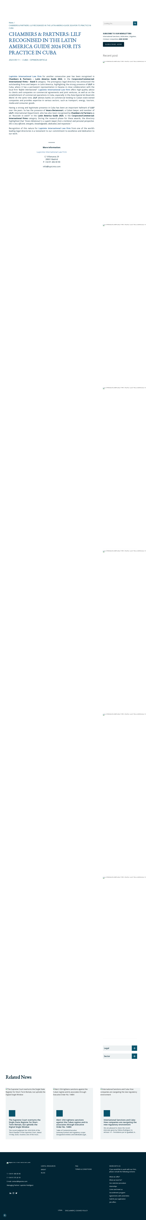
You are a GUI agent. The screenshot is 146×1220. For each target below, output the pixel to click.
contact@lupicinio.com (19, 1181)
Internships (113, 1186)
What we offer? (114, 1177)
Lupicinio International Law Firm (25, 76)
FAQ (76, 1166)
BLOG (43, 1173)
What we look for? (115, 1180)
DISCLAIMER (69, 1211)
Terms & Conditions (83, 1169)
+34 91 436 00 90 (14, 1174)
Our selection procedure (117, 1183)
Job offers (112, 1202)
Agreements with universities (119, 1196)
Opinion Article (38, 59)
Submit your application (117, 1199)
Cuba (25, 59)
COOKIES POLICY (82, 1211)
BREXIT (43, 1169)
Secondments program (117, 1193)
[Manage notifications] (4, 1215)
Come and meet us (116, 1189)
